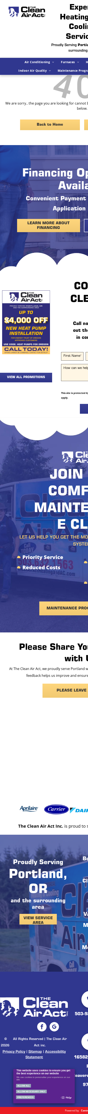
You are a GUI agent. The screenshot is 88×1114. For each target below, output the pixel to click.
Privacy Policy (14, 1052)
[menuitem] (39, 62)
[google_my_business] (54, 1027)
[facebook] (42, 1027)
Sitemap (35, 1052)
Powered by (72, 1110)
